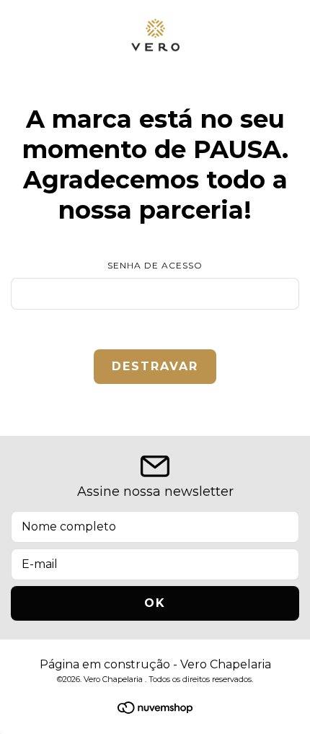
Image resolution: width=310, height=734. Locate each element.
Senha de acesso (155, 265)
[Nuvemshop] (155, 710)
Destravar (155, 366)
